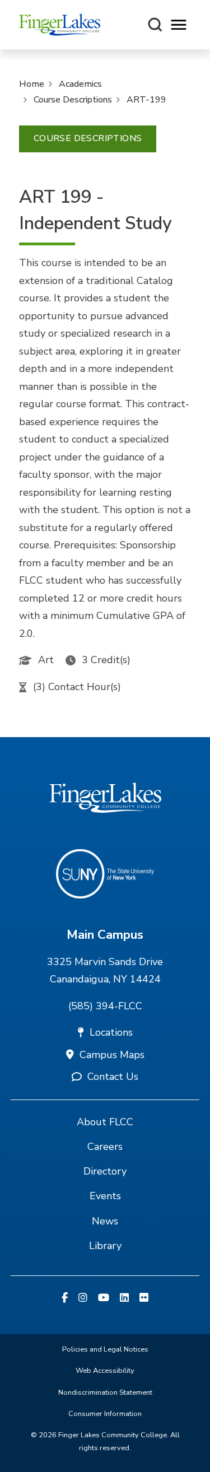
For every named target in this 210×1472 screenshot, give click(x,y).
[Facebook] (65, 1298)
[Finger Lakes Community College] (59, 24)
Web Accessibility (105, 1371)
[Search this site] (155, 24)
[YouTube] (103, 1298)
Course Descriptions (73, 100)
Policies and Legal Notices (105, 1349)
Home (31, 84)
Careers (105, 1146)
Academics (80, 84)
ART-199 (146, 100)
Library (105, 1245)
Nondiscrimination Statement (105, 1392)
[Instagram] (82, 1298)
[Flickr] (143, 1298)
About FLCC (105, 1122)
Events (105, 1196)
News (105, 1221)
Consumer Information (105, 1414)
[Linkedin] (124, 1298)
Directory (105, 1171)
